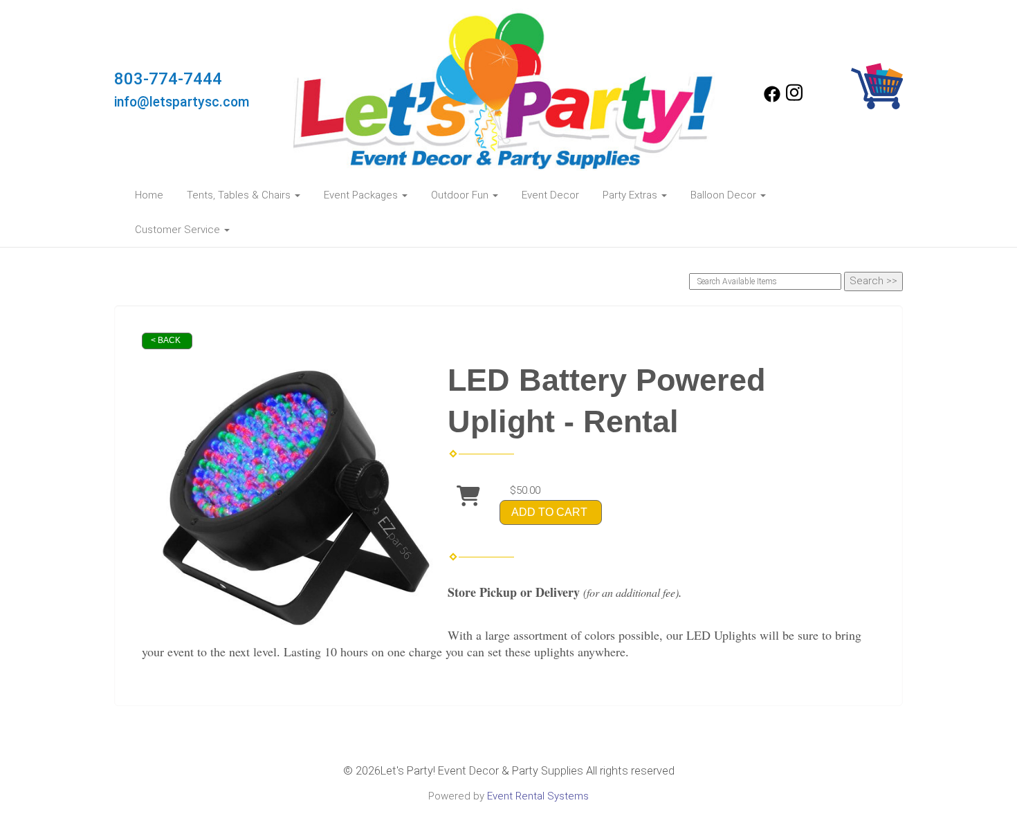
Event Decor (550, 195)
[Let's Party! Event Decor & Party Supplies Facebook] (772, 99)
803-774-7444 (168, 79)
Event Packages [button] (362, 195)
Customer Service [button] (179, 229)
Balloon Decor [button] (724, 195)
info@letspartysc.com (182, 102)
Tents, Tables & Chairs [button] (240, 195)
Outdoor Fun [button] (461, 195)
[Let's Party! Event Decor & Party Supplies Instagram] (794, 99)
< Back (166, 340)
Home (149, 195)
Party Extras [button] (631, 195)
